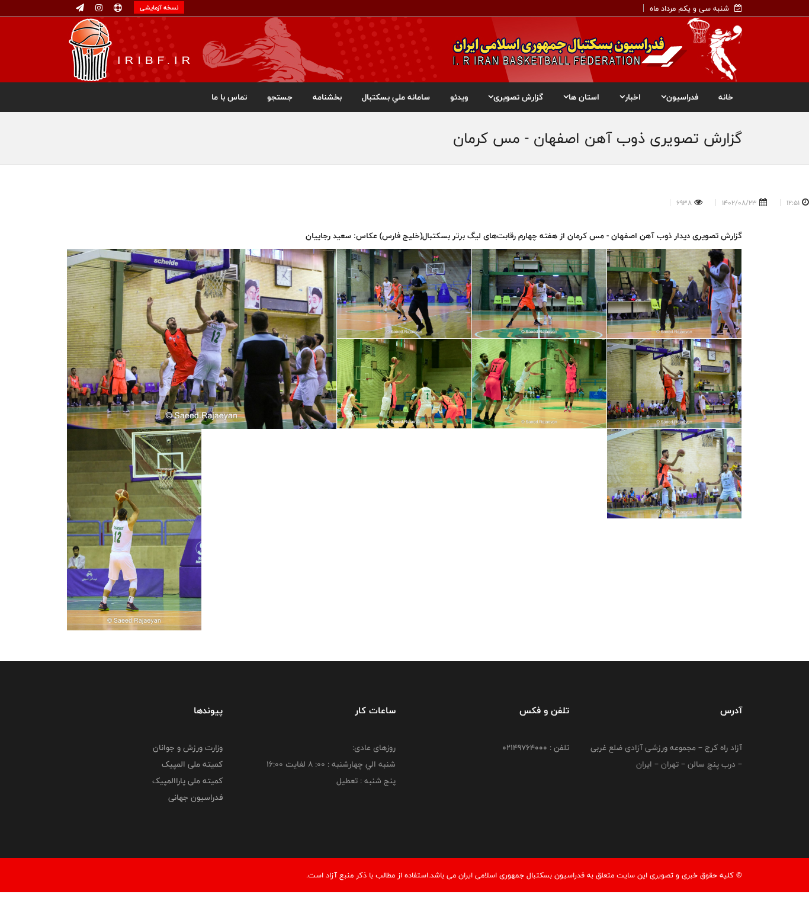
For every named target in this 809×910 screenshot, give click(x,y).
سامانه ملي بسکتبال (396, 97)
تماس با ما (229, 97)
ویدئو (459, 97)
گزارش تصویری (518, 97)
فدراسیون (682, 97)
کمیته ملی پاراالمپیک (187, 781)
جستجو (280, 97)
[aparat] (116, 8)
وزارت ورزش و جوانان (188, 748)
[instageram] (97, 8)
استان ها (584, 97)
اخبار (633, 97)
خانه (725, 97)
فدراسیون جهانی (195, 797)
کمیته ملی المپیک (192, 764)
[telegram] (80, 8)
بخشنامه (327, 97)
